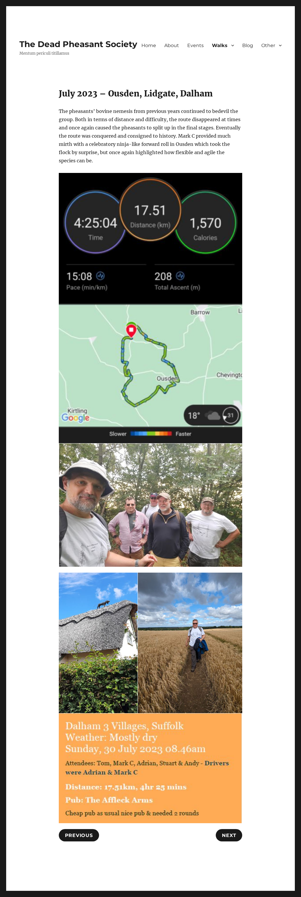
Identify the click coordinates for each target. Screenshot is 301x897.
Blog (247, 45)
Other (268, 45)
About (171, 45)
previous (79, 835)
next (229, 835)
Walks (220, 45)
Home (148, 45)
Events (195, 45)
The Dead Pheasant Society (78, 44)
